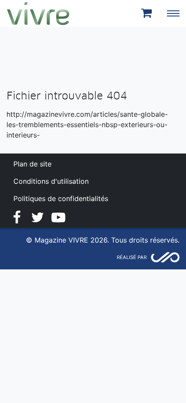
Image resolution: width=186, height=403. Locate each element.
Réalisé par (132, 257)
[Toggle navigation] (173, 13)
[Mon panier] (147, 13)
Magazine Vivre (38, 13)
